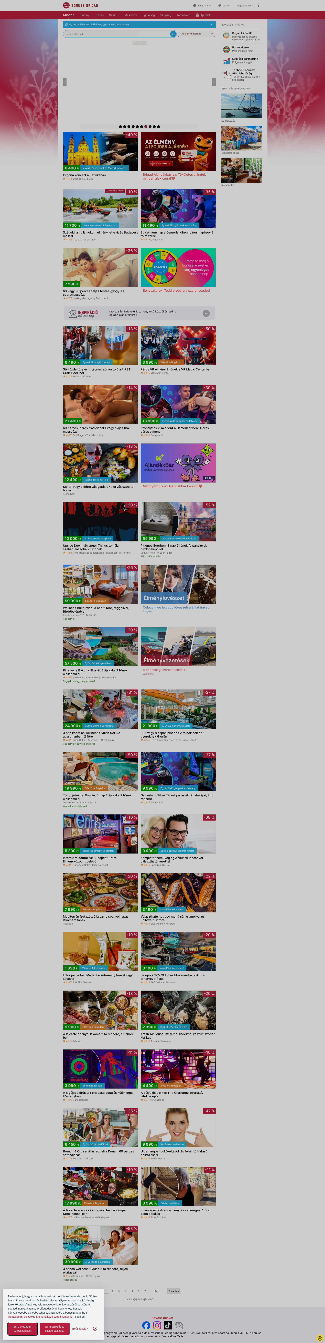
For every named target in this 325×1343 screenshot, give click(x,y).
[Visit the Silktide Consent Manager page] (95, 1329)
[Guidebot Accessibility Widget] (320, 1338)
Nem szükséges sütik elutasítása (54, 1328)
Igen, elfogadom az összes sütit (22, 1328)
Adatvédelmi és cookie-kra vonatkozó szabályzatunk (39, 1316)
